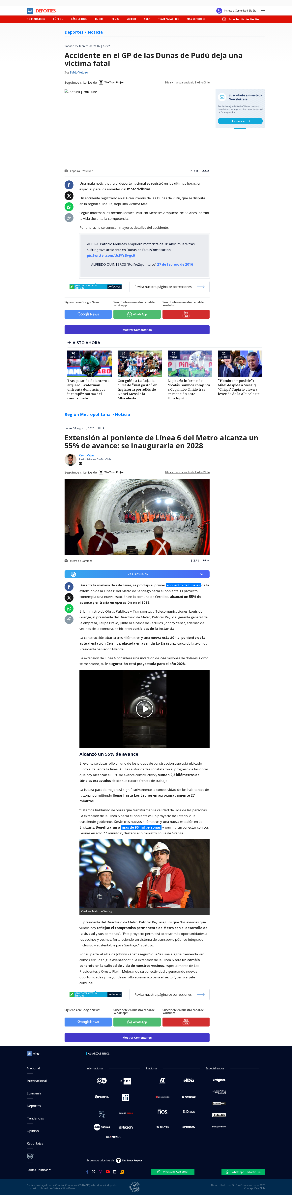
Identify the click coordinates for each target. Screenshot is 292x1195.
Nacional (33, 1068)
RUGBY (99, 19)
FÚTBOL (58, 19)
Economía (34, 1093)
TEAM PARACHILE (168, 19)
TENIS (115, 19)
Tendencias (35, 1118)
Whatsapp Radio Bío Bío (246, 1172)
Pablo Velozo (79, 72)
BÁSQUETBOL (79, 19)
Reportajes (35, 1143)
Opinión (33, 1131)
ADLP (147, 19)
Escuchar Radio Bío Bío (243, 19)
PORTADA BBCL (36, 19)
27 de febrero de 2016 (175, 264)
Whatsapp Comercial (175, 1171)
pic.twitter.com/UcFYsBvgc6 (111, 255)
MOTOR (131, 19)
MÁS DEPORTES (196, 19)
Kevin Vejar (86, 455)
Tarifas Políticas (37, 1170)
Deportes (34, 1106)
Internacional (37, 1081)
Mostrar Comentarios (137, 329)
